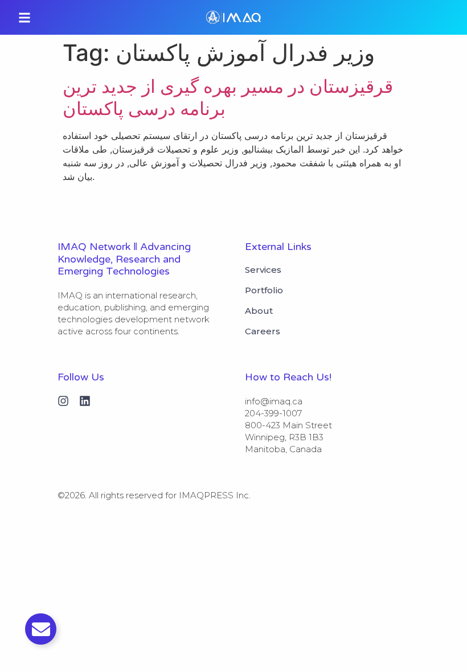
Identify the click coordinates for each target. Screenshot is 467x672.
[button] (24, 17)
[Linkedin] (85, 401)
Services (263, 270)
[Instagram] (63, 401)
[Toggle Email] (40, 629)
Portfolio (264, 290)
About (259, 311)
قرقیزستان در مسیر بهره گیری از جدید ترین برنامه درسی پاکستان (228, 97)
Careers (262, 331)
